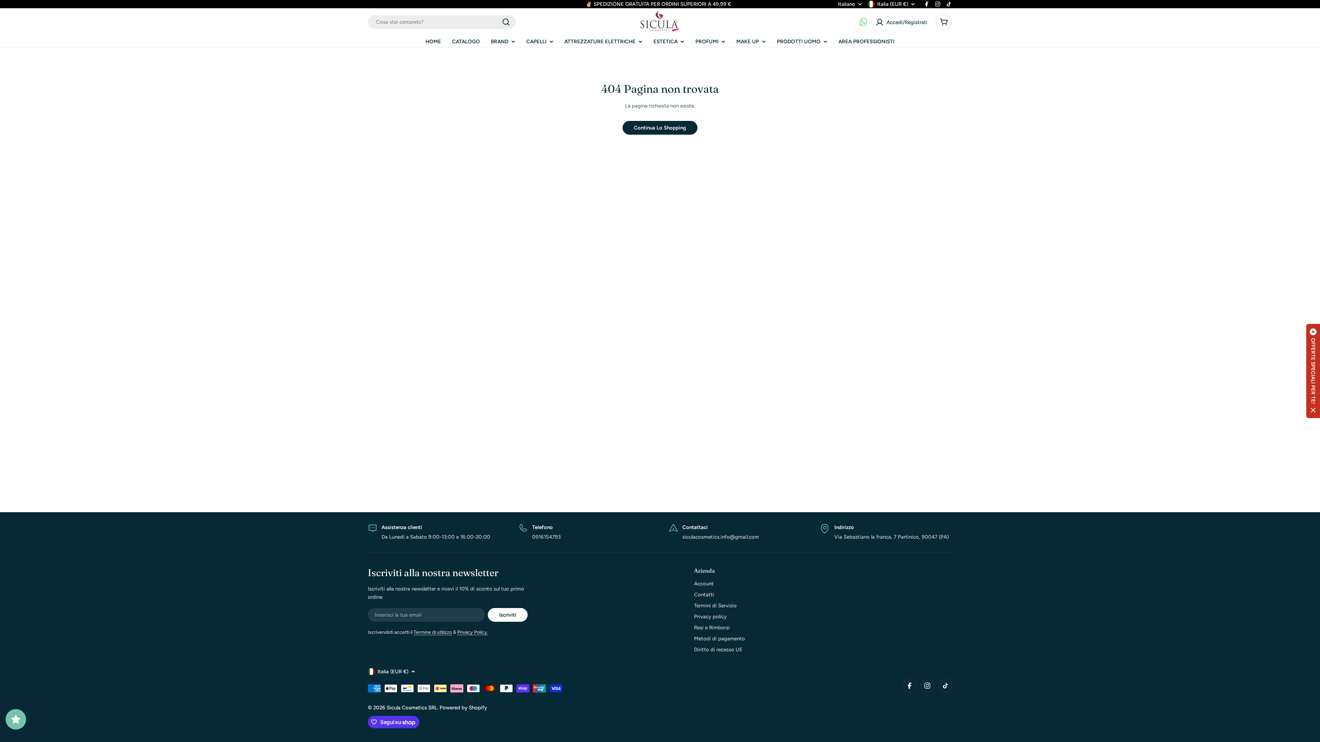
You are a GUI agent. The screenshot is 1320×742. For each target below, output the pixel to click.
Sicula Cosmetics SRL (412, 708)
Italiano (846, 4)
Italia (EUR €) (892, 4)
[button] (1313, 371)
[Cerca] (506, 22)
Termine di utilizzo (433, 632)
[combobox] (442, 22)
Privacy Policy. (472, 632)
